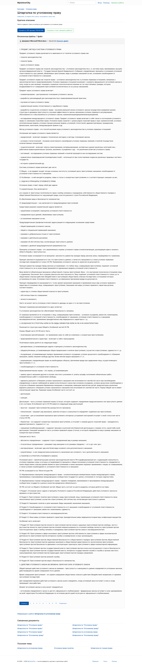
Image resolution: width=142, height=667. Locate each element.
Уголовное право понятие (64, 648)
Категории (20, 9)
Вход (100, 3)
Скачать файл (62, 41)
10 (56, 603)
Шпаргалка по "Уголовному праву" (30, 635)
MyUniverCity (31, 661)
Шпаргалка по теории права (101, 648)
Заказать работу (117, 3)
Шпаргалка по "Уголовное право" (30, 625)
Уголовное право (31, 9)
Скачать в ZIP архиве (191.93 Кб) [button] (31, 30)
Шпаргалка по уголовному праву (85, 632)
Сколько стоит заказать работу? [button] (59, 30)
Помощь (106, 3)
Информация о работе (38, 614)
